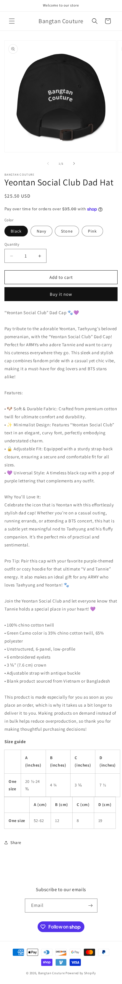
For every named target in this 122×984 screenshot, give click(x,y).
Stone (67, 231)
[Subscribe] (90, 906)
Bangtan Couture (51, 973)
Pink (92, 231)
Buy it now (61, 294)
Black (16, 231)
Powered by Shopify (80, 973)
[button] (11, 21)
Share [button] (15, 842)
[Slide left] (47, 163)
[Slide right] (74, 163)
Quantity (11, 244)
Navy (41, 231)
